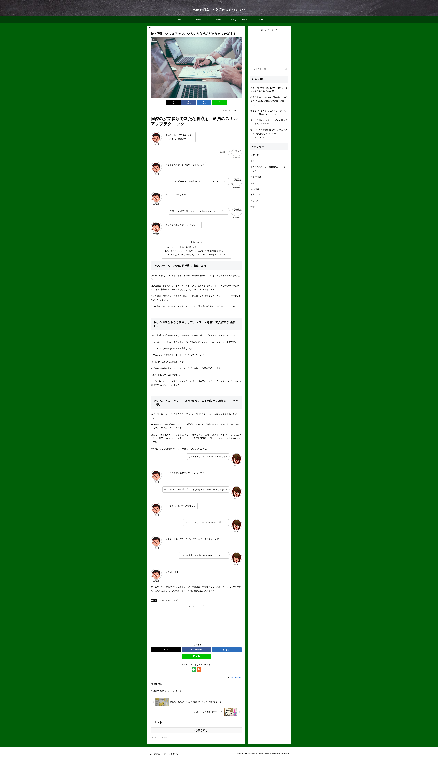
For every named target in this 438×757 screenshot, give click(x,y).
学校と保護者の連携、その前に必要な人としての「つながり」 (268, 122)
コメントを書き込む (196, 730)
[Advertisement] (173, 624)
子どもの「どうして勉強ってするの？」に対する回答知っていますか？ (268, 112)
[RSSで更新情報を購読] (199, 669)
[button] (286, 69)
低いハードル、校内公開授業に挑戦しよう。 (185, 247)
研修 (154, 601)
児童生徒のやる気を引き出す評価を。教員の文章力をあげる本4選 (268, 89)
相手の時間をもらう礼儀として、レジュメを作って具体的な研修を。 (195, 251)
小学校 (162, 601)
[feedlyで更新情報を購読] (194, 669)
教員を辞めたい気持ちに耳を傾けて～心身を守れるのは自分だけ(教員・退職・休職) (268, 101)
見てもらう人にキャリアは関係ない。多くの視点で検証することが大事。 (197, 254)
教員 (169, 601)
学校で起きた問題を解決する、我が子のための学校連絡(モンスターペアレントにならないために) (268, 133)
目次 (193, 242)
